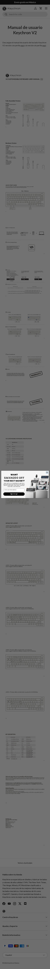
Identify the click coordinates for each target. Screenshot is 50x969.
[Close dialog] (47, 472)
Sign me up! (14, 494)
